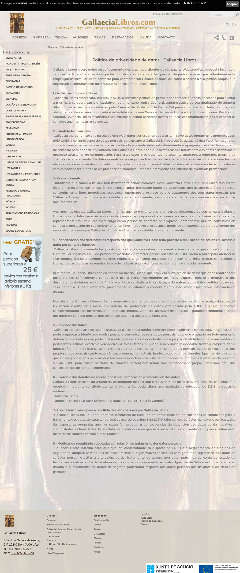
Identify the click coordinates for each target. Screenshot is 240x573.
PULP (9, 219)
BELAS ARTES (14, 57)
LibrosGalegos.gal (55, 553)
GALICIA (10, 144)
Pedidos (97, 543)
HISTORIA (11, 150)
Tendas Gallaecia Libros (58, 525)
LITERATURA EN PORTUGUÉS (23, 174)
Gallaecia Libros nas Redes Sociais (64, 529)
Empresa (41, 37)
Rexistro (177, 13)
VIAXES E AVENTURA (18, 230)
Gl (227, 24)
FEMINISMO (12, 128)
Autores (80, 37)
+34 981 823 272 (20, 548)
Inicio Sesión (161, 13)
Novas (50, 549)
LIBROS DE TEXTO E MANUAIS (23, 162)
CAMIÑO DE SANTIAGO (19, 87)
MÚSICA (10, 201)
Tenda (60, 37)
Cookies (145, 524)
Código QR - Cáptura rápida (62, 544)
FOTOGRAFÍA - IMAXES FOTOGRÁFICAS (19, 136)
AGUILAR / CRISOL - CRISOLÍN (23, 63)
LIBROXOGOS (13, 156)
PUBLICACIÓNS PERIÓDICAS (22, 213)
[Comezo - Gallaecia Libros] (17, 23)
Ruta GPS (54, 536)
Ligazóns (145, 514)
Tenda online (101, 516)
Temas (99, 37)
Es (234, 24)
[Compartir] (217, 38)
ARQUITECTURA (15, 69)
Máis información (196, 3)
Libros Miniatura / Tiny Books (21, 182)
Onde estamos (54, 533)
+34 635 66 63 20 (22, 553)
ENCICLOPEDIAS (15, 122)
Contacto (167, 37)
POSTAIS (10, 207)
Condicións (99, 547)
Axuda (146, 37)
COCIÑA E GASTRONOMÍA (21, 104)
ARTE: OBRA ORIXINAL (19, 75)
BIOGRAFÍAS (13, 81)
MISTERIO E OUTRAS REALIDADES (18, 193)
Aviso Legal (146, 518)
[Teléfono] (223, 38)
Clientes (98, 538)
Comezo (19, 37)
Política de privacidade (72, 47)
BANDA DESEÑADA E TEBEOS (23, 116)
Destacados (99, 534)
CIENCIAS (11, 98)
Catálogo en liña (101, 520)
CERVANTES (13, 92)
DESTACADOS (123, 37)
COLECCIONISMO (16, 110)
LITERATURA (13, 168)
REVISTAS (11, 224)
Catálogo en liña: (16, 52)
